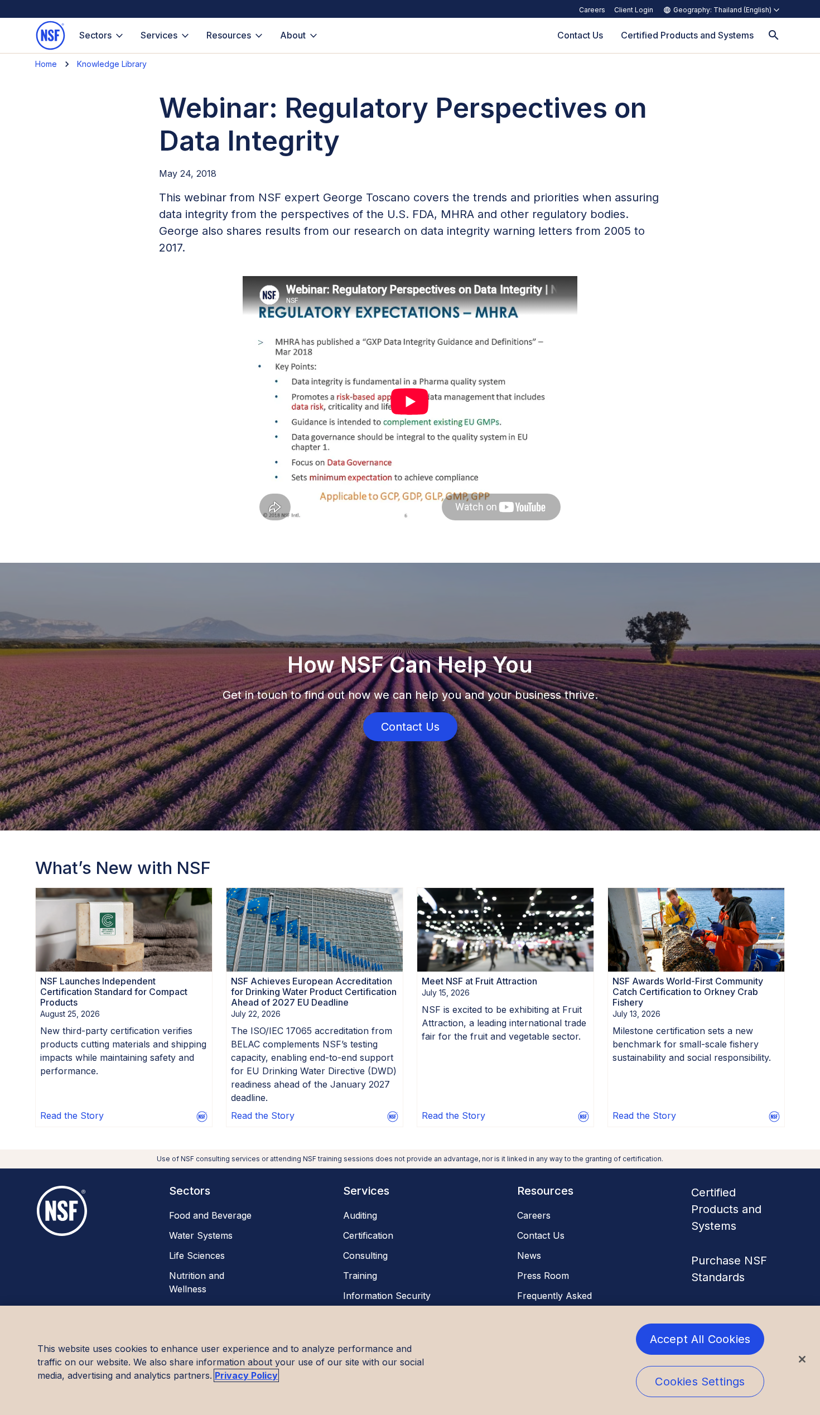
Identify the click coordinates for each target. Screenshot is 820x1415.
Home (46, 64)
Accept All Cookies (700, 1339)
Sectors (95, 35)
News (529, 1255)
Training (360, 1275)
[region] (410, 1360)
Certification (368, 1235)
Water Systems (201, 1235)
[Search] (774, 35)
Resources (228, 35)
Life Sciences (197, 1255)
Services (159, 35)
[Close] (802, 1359)
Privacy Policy (246, 1375)
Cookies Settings (700, 1381)
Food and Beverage (210, 1215)
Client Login (633, 10)
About (293, 35)
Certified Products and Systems (726, 1209)
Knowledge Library (112, 64)
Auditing (360, 1215)
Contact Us (541, 1235)
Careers (592, 10)
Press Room (543, 1275)
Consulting (365, 1255)
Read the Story (72, 1115)
